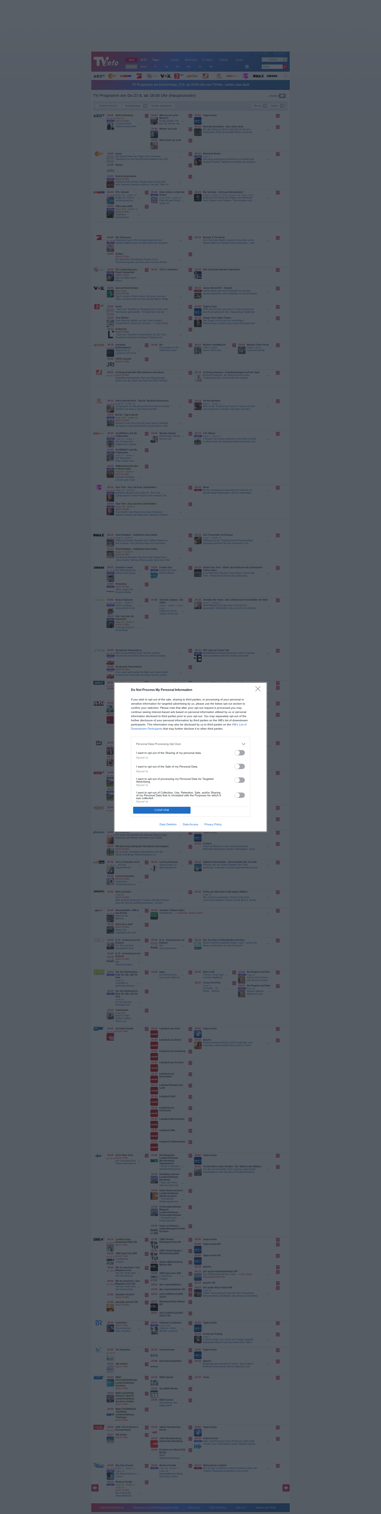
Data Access (190, 824)
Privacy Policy (213, 824)
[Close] (259, 690)
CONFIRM (162, 810)
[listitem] (190, 744)
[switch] (240, 752)
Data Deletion (168, 824)
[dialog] (190, 757)
